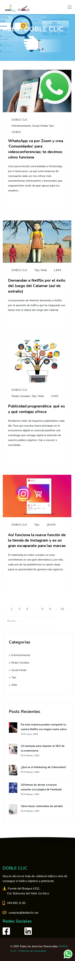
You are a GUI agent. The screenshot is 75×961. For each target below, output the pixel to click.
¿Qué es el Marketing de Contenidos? (43, 767)
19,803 (16, 132)
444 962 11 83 (16, 903)
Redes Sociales (21, 396)
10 (62, 609)
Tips (51, 126)
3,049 (54, 396)
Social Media (40, 126)
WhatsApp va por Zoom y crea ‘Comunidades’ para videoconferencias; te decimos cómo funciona (35, 149)
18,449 (51, 525)
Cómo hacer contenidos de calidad (42, 806)
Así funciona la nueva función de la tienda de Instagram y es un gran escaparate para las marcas (37, 540)
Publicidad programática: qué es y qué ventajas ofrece (36, 408)
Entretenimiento (21, 126)
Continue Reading (28, 203)
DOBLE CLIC (19, 120)
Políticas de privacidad (32, 950)
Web (44, 270)
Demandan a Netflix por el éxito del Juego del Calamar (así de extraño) (36, 286)
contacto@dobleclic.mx (23, 912)
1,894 (57, 270)
